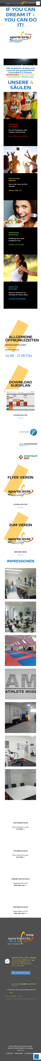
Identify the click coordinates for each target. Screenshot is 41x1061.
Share (19, 996)
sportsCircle (16, 984)
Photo (11, 993)
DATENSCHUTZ (30, 1053)
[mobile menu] (38, 3)
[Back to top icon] (36, 1056)
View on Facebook (11, 996)
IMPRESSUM (19, 1053)
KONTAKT (9, 1053)
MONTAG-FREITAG (12, 350)
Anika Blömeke (31, 984)
